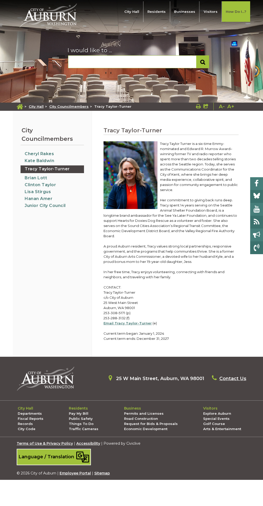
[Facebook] (256, 183)
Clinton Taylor (40, 184)
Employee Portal (75, 473)
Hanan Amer (38, 198)
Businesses (184, 11)
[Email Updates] (256, 235)
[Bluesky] (256, 196)
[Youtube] (256, 209)
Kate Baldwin (39, 160)
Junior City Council (45, 205)
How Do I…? (236, 11)
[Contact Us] (256, 247)
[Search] (202, 61)
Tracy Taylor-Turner (47, 168)
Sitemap (102, 473)
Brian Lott (36, 177)
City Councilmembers (69, 106)
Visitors (211, 11)
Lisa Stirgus (38, 191)
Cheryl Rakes (39, 153)
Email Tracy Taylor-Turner (128, 323)
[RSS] (256, 222)
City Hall (131, 11)
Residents (156, 11)
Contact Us (232, 378)
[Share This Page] (205, 106)
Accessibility (88, 443)
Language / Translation (47, 456)
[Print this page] (198, 106)
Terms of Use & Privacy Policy (45, 443)
